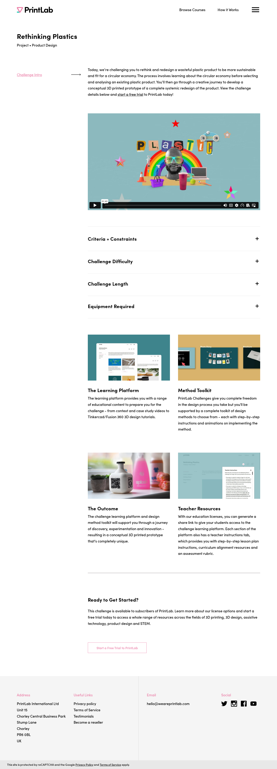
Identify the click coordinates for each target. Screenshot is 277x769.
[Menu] (255, 9)
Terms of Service (87, 709)
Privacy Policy (84, 765)
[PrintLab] (35, 9)
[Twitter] (224, 704)
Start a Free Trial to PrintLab (117, 648)
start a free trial (130, 94)
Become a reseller (88, 722)
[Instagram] (234, 704)
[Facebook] (244, 704)
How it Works (228, 9)
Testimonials (84, 716)
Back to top (19, 125)
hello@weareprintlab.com (168, 703)
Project (23, 45)
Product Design (44, 45)
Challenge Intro (29, 74)
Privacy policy (85, 703)
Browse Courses (192, 9)
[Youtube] (253, 704)
